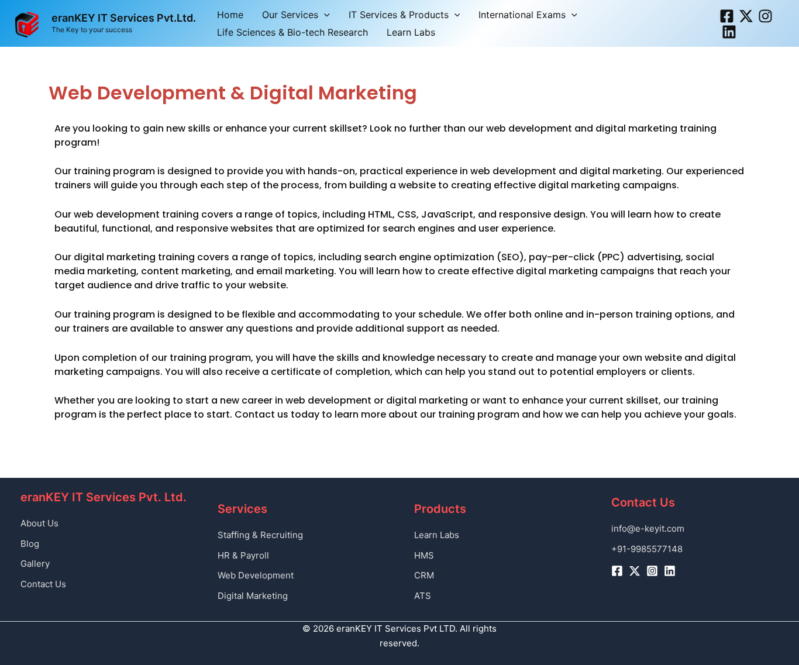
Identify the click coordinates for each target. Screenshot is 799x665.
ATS (422, 595)
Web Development (256, 575)
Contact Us (43, 584)
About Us (39, 523)
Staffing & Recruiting (260, 534)
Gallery (35, 563)
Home (230, 14)
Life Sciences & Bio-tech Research (292, 32)
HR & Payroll (243, 555)
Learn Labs (411, 32)
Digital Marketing (253, 595)
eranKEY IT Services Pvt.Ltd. (123, 18)
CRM (424, 575)
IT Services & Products (399, 14)
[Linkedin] (729, 32)
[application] (324, 14)
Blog (29, 543)
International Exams (522, 14)
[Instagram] (765, 16)
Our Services (290, 14)
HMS (424, 555)
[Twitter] (746, 16)
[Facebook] (726, 16)
